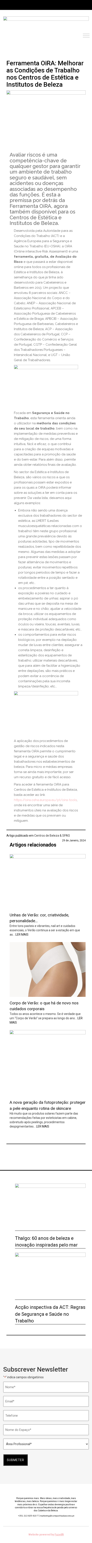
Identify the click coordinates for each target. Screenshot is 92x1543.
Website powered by (46, 1534)
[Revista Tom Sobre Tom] (46, 23)
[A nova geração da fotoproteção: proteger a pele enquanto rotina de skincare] (48, 1063)
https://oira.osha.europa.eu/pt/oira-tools (45, 800)
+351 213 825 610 (28, 1516)
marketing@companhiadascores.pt (57, 1516)
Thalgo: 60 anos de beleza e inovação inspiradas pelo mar (46, 1242)
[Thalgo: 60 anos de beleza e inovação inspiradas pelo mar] (50, 1207)
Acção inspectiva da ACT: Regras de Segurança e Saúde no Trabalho (50, 1314)
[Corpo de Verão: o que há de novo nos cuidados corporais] (48, 969)
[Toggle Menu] (86, 36)
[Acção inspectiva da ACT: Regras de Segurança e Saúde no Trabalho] (50, 1276)
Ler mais (21, 934)
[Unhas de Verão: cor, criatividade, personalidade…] (48, 881)
